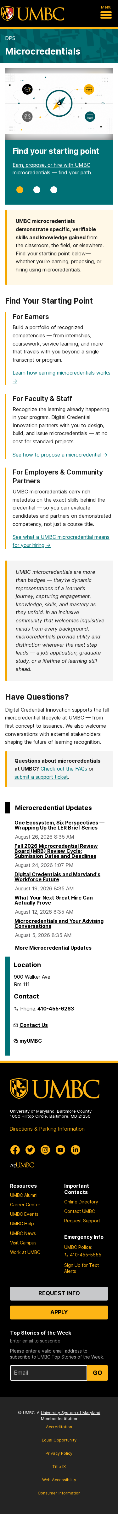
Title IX (59, 1466)
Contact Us (34, 1025)
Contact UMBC (79, 1211)
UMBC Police (77, 1247)
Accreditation (59, 1426)
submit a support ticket (41, 777)
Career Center (25, 1204)
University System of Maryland (70, 1412)
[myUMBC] (22, 1165)
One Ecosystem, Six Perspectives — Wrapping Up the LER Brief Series (59, 825)
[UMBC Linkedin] (75, 1150)
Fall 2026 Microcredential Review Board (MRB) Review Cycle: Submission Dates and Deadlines (56, 851)
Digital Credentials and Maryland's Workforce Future (57, 876)
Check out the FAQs (64, 769)
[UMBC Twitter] (30, 1150)
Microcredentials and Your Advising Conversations (59, 923)
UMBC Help (22, 1223)
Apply (59, 1312)
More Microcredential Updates (53, 948)
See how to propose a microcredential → (60, 454)
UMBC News (23, 1233)
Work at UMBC (25, 1252)
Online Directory (81, 1201)
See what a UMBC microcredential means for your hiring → (61, 541)
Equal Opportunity (59, 1440)
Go (97, 1373)
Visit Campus (23, 1242)
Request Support (82, 1220)
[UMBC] (32, 13)
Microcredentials (42, 51)
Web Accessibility (59, 1479)
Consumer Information (59, 1493)
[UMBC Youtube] (60, 1150)
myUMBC (31, 1042)
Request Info (59, 1293)
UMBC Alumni (23, 1195)
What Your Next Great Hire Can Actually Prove (53, 900)
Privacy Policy (59, 1453)
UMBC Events (24, 1214)
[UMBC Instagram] (45, 1150)
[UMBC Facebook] (15, 1150)
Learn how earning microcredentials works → (61, 377)
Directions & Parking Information (47, 1129)
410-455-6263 (55, 1008)
